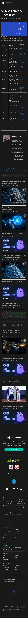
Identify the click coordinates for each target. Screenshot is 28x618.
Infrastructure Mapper (7, 505)
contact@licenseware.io (9, 579)
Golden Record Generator (20, 503)
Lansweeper (5, 521)
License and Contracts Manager (20, 501)
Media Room (5, 559)
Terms (11, 613)
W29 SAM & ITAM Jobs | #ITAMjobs (12, 358)
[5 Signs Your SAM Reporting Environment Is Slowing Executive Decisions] (14, 346)
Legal (4, 557)
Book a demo (14, 454)
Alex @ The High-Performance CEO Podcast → (16, 170)
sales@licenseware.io (9, 581)
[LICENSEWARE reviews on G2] (14, 467)
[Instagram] (18, 489)
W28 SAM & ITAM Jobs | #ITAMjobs (12, 406)
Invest (16, 557)
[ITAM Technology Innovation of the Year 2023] (13, 474)
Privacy (7, 613)
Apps (4, 497)
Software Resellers (19, 547)
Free (3, 537)
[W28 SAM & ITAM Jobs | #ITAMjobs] (14, 417)
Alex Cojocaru (13, 18)
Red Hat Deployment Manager (8, 509)
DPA (15, 613)
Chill (3, 539)
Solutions (6, 527)
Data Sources (5, 565)
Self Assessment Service (8, 503)
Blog (16, 567)
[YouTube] (14, 489)
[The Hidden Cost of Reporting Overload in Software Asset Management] (14, 269)
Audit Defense (18, 529)
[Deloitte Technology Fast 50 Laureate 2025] (14, 460)
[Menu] (25, 3)
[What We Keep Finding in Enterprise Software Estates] (14, 221)
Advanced (5, 541)
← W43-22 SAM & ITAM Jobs (7, 168)
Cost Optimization (6, 529)
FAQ (16, 569)
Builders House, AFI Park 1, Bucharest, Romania (14, 575)
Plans (4, 535)
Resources (6, 563)
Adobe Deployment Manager (20, 507)
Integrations (7, 517)
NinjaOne (5, 524)
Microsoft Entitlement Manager (8, 514)
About (4, 555)
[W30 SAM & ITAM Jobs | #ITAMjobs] (14, 292)
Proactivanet (17, 524)
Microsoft (5, 519)
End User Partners (6, 547)
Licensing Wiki (6, 569)
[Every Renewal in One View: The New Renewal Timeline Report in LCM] (14, 317)
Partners (5, 545)
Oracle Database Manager (20, 509)
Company (5, 553)
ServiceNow (17, 519)
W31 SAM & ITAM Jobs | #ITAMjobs (12, 234)
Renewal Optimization (19, 531)
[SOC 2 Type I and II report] (14, 481)
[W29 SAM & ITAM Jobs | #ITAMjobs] (14, 369)
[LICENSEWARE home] (14, 437)
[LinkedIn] (7, 489)
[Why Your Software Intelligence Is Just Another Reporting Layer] (14, 195)
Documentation (6, 567)
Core (16, 539)
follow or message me (10, 42)
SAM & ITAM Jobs (9, 127)
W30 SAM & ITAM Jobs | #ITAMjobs (12, 282)
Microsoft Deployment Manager (8, 507)
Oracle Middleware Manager (20, 512)
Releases (17, 565)
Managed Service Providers (8, 549)
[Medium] (10, 489)
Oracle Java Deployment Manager (8, 512)
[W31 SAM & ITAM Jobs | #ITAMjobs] (14, 244)
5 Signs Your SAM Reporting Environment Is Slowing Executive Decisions (12, 332)
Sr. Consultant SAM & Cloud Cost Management (22, 88)
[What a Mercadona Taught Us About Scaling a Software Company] (14, 394)
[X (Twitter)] (21, 489)
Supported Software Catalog (20, 505)
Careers (16, 555)
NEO (4, 499)
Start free (14, 449)
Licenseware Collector (19, 499)
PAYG (16, 537)
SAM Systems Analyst (21, 79)
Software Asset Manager (22, 71)
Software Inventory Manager (8, 501)
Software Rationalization (8, 531)
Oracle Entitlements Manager (20, 514)
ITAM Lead (22, 100)
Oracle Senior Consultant (22, 50)
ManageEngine (18, 521)
